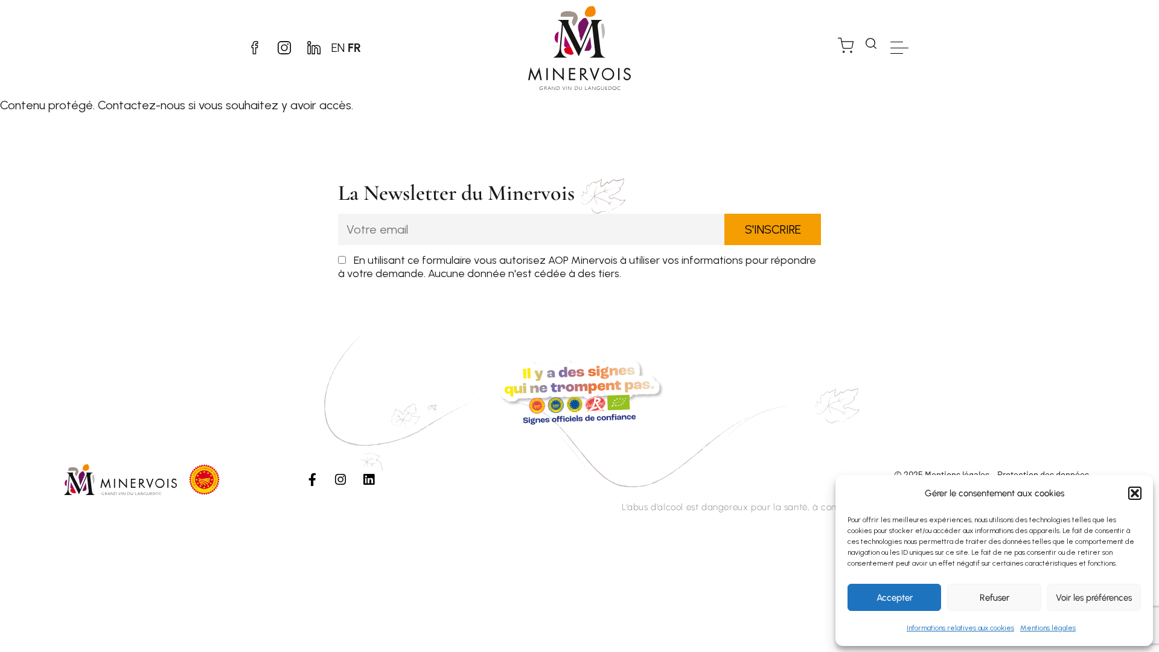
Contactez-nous (141, 105)
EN (338, 47)
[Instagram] (340, 479)
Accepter (894, 597)
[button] (1135, 493)
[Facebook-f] (312, 479)
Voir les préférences (1094, 597)
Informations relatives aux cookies (960, 628)
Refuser (994, 597)
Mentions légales (1048, 628)
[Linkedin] (369, 479)
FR (354, 47)
